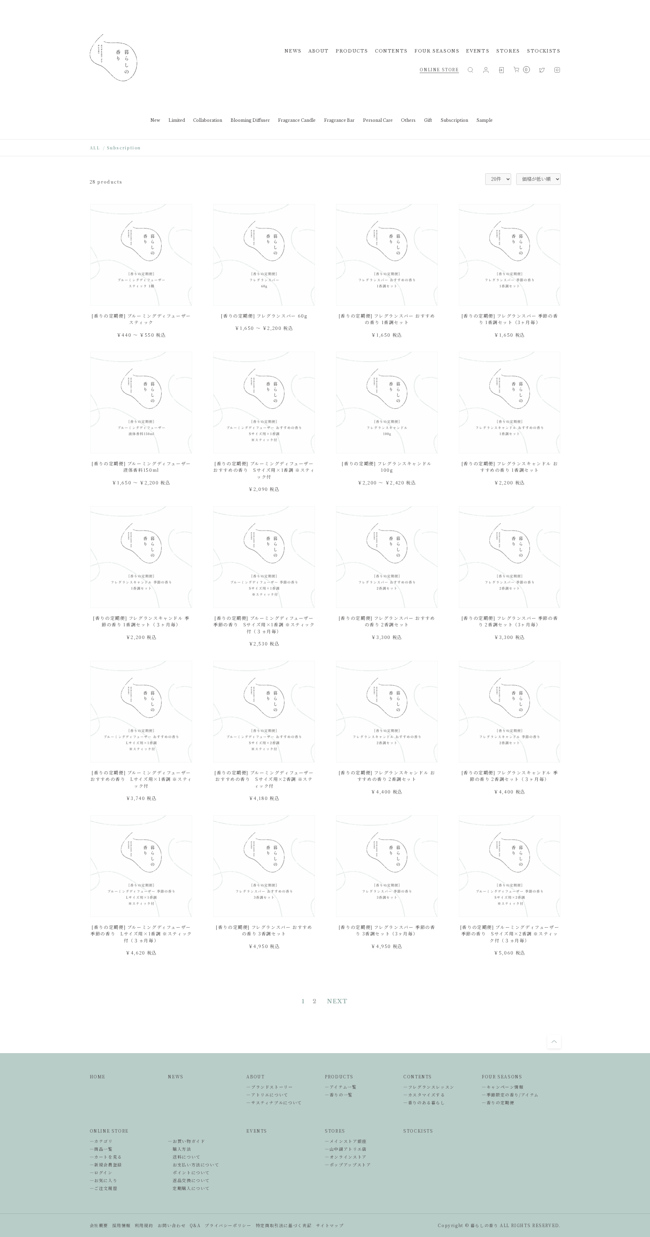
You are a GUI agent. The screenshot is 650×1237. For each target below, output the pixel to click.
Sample (484, 120)
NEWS (293, 51)
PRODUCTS (352, 51)
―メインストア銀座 (346, 1141)
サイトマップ (330, 1225)
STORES (508, 51)
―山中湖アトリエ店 (346, 1149)
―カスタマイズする (424, 1094)
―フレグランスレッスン (428, 1087)
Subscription (454, 120)
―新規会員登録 (106, 1164)
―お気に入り (104, 1180)
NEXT (337, 1001)
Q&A (195, 1225)
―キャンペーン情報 (503, 1087)
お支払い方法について (193, 1164)
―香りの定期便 (498, 1102)
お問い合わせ (172, 1225)
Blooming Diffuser (250, 120)
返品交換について (189, 1180)
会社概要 (99, 1225)
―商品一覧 (101, 1149)
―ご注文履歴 (104, 1188)
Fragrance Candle (297, 120)
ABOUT (318, 51)
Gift (428, 120)
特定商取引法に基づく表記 (284, 1225)
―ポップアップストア (348, 1164)
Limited (177, 120)
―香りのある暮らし (424, 1102)
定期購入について (189, 1188)
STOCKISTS (544, 51)
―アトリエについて (267, 1094)
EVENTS (477, 51)
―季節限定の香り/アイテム (510, 1094)
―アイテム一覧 (341, 1087)
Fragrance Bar (339, 120)
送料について (184, 1157)
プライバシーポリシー (228, 1225)
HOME (97, 1076)
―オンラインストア (346, 1157)
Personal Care (378, 120)
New (155, 120)
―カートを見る (106, 1157)
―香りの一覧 (339, 1094)
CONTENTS (391, 51)
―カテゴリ (101, 1141)
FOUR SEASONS (437, 51)
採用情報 (121, 1225)
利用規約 (144, 1225)
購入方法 (179, 1149)
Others (408, 120)
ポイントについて (189, 1172)
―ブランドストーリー (269, 1087)
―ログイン (101, 1172)
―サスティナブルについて (274, 1102)
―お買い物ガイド (186, 1141)
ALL (95, 147)
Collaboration (207, 120)
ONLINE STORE (439, 69)
